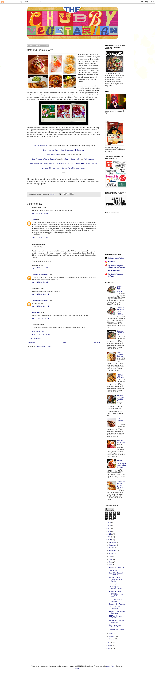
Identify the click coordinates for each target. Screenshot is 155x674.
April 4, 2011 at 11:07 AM (40, 213)
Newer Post (31, 343)
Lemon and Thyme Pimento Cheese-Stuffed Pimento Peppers (63, 168)
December (112, 542)
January (112, 639)
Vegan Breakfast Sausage (120, 354)
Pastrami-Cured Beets (121, 441)
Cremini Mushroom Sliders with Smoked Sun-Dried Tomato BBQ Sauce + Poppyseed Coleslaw (63, 163)
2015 (109, 528)
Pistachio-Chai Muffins (116, 567)
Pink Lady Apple (89, 159)
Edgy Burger (113, 570)
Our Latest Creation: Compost (115, 600)
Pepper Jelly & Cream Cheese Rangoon (121, 484)
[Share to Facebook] (71, 194)
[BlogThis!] (66, 194)
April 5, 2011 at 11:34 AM (40, 282)
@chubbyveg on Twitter (116, 258)
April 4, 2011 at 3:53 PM (40, 237)
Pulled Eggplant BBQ (120, 420)
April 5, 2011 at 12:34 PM (40, 306)
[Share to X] (68, 194)
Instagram (111, 261)
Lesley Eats (36, 313)
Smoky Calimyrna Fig (72, 159)
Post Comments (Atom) (43, 346)
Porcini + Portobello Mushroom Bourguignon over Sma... (116, 594)
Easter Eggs (113, 584)
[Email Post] (59, 194)
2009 (109, 645)
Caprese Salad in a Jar (120, 332)
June (111, 559)
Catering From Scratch (116, 630)
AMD (34, 220)
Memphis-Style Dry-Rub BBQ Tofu (120, 398)
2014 (109, 531)
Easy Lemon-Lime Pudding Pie (115, 626)
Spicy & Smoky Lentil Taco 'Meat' (116, 574)
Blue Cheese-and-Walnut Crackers (44, 159)
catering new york (38, 331)
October (112, 548)
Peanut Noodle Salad (39, 145)
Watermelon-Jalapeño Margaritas (116, 621)
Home (64, 343)
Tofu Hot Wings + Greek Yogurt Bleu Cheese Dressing (121, 463)
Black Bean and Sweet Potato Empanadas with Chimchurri (63, 150)
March (111, 633)
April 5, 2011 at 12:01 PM (40, 294)
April (111, 565)
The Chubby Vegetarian (40, 274)
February (112, 636)
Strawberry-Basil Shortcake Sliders (115, 587)
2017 (109, 523)
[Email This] (64, 194)
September (113, 551)
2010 (109, 642)
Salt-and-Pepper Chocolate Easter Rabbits (115, 579)
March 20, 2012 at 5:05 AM (41, 334)
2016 (109, 525)
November (112, 545)
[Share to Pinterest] (73, 194)
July (110, 556)
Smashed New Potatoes (117, 604)
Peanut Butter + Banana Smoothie (120, 289)
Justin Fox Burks (114, 270)
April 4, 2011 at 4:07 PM (40, 268)
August (111, 553)
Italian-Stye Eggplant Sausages (120, 376)
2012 (109, 537)
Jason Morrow (111, 666)
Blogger (77, 668)
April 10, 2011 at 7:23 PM (40, 318)
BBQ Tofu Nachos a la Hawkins (116, 617)
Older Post (96, 343)
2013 (109, 534)
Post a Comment (35, 338)
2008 (109, 648)
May (110, 562)
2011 (109, 540)
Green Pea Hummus (53, 154)
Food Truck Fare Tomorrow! (114, 607)
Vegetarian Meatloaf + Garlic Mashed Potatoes (120, 311)
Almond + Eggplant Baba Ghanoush (117, 612)
